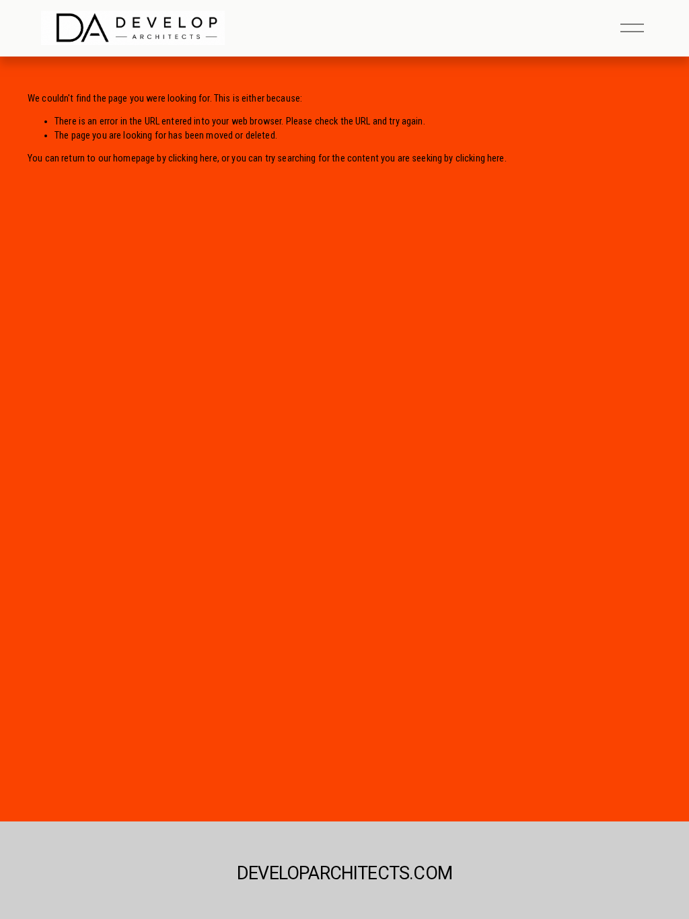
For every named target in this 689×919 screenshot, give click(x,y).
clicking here (192, 158)
